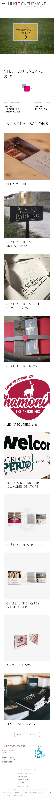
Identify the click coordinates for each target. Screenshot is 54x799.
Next (47, 59)
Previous (35, 59)
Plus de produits (27, 735)
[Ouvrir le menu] (5, 4)
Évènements (22, 776)
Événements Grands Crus (27, 770)
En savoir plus (16, 795)
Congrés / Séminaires (25, 773)
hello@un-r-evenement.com (10, 753)
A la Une (21, 783)
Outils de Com (23, 779)
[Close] (50, 793)
